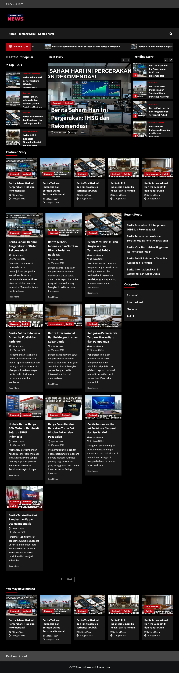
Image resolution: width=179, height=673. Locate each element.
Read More (14, 296)
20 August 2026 (153, 198)
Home (12, 34)
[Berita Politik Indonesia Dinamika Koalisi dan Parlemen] (139, 117)
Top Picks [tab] (15, 65)
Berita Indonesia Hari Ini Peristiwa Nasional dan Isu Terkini (101, 428)
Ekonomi (57, 103)
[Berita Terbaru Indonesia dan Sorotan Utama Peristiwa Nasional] (139, 77)
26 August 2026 (86, 198)
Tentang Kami (27, 34)
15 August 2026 (57, 445)
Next (69, 579)
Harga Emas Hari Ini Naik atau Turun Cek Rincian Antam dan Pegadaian (61, 430)
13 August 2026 (18, 532)
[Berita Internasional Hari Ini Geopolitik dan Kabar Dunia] (157, 168)
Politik (161, 110)
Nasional (69, 103)
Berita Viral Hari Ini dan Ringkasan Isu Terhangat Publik (159, 100)
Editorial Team (60, 132)
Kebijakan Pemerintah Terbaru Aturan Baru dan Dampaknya (102, 337)
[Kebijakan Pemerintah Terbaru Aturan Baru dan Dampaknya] (103, 316)
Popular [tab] (27, 57)
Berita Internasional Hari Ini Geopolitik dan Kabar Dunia (156, 187)
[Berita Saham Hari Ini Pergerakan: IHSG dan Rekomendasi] (13, 79)
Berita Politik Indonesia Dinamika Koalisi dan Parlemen (159, 120)
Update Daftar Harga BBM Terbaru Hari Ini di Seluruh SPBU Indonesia (24, 430)
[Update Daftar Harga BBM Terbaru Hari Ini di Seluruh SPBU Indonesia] (24, 407)
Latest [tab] (13, 57)
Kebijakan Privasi (16, 656)
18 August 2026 (96, 350)
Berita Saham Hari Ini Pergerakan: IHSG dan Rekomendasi (80, 118)
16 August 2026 (18, 445)
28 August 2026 (52, 202)
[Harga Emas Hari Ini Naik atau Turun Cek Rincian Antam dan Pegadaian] (63, 407)
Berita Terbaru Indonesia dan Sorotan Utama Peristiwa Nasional (70, 46)
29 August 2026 (77, 132)
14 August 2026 (96, 441)
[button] (171, 34)
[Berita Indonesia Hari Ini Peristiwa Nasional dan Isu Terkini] (103, 407)
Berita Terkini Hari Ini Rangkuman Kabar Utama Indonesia (23, 519)
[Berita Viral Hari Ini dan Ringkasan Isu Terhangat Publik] (139, 97)
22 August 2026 (120, 198)
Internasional (155, 132)
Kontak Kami (46, 34)
